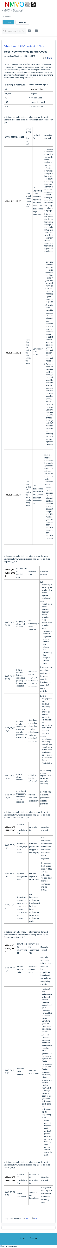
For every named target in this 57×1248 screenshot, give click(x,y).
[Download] (23, 643)
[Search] (23, 31)
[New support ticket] (29, 30)
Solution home (10, 46)
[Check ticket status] (36, 30)
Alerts (41, 46)
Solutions (33, 1238)
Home (22, 1238)
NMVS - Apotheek (27, 46)
